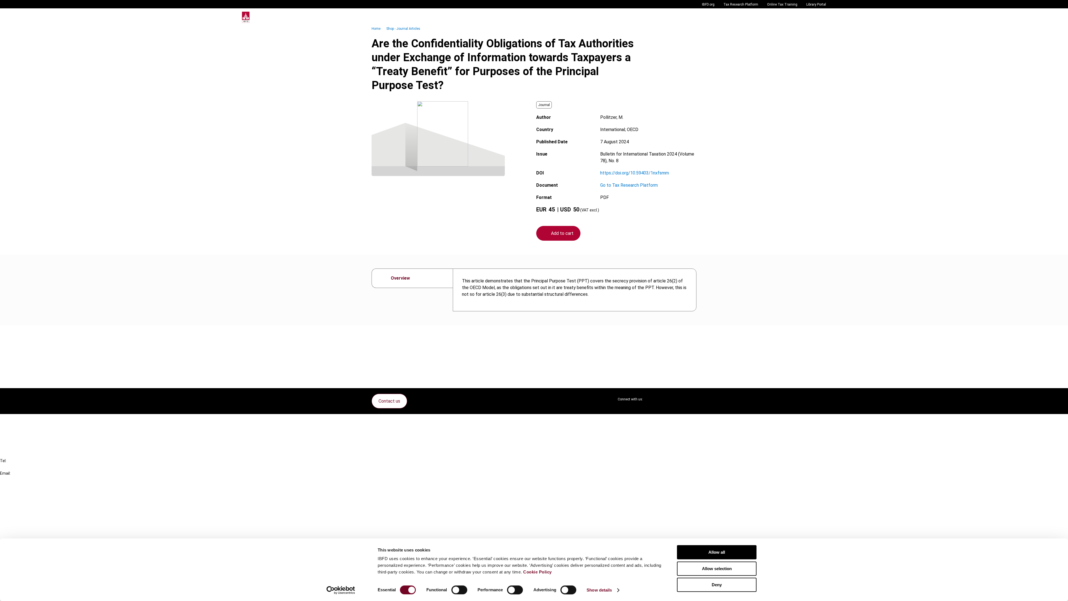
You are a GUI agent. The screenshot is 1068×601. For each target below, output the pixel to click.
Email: (5, 473)
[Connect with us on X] (651, 399)
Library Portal (816, 4)
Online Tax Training (782, 4)
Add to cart (562, 233)
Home (376, 29)
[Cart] (809, 17)
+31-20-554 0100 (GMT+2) (27, 467)
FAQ (15, 431)
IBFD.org (708, 4)
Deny (717, 584)
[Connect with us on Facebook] (692, 399)
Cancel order (23, 421)
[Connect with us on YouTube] (678, 399)
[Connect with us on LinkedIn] (665, 399)
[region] (574, 290)
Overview (400, 278)
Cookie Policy (537, 572)
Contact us (389, 401)
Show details (599, 590)
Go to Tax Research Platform (629, 185)
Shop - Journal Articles (403, 29)
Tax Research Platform (740, 4)
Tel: (3, 461)
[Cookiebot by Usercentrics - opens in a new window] (341, 590)
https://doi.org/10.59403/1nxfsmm (634, 173)
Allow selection (717, 568)
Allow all (716, 552)
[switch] (459, 589)
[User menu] (820, 17)
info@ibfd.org (13, 479)
